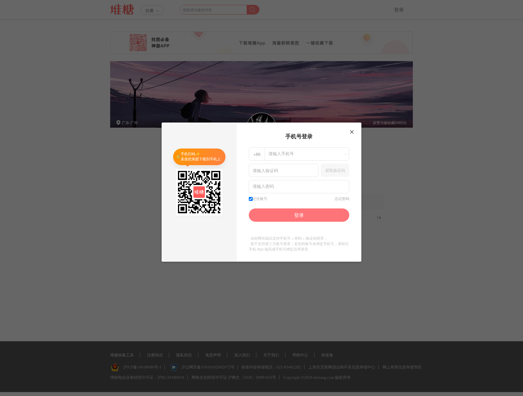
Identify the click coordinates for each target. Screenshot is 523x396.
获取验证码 (335, 170)
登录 (299, 214)
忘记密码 (342, 199)
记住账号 (260, 199)
